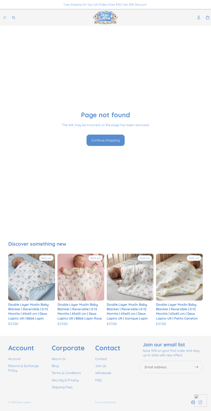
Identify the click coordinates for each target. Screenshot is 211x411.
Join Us (100, 366)
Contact (101, 359)
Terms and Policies (105, 402)
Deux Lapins (24, 402)
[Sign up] (196, 367)
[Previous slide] (12, 277)
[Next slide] (50, 277)
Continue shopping (105, 140)
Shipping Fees (62, 387)
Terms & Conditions (66, 373)
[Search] (13, 17)
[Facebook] (193, 402)
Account (14, 359)
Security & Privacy (65, 380)
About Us (59, 359)
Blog (55, 366)
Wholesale (103, 373)
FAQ (98, 380)
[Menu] (4, 17)
